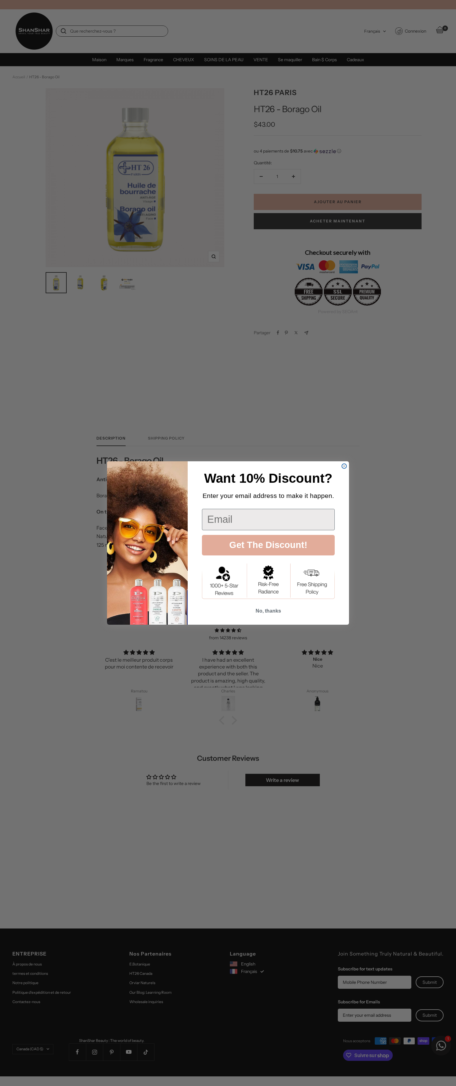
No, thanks (268, 611)
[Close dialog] (344, 466)
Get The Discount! (268, 545)
